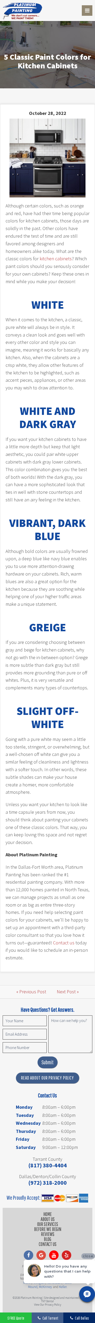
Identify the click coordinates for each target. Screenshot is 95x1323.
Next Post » (68, 992)
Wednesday (28, 1123)
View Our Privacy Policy (47, 1304)
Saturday (26, 1147)
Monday (24, 1107)
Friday (22, 1139)
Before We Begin (47, 1229)
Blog (47, 1239)
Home (47, 1214)
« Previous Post (31, 992)
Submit (47, 1062)
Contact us (63, 943)
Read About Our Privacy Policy (47, 1078)
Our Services (47, 1224)
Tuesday (25, 1115)
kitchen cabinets (56, 259)
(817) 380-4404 (47, 1165)
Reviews (47, 1234)
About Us (48, 1219)
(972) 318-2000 (47, 1182)
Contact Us (47, 1244)
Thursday (26, 1131)
